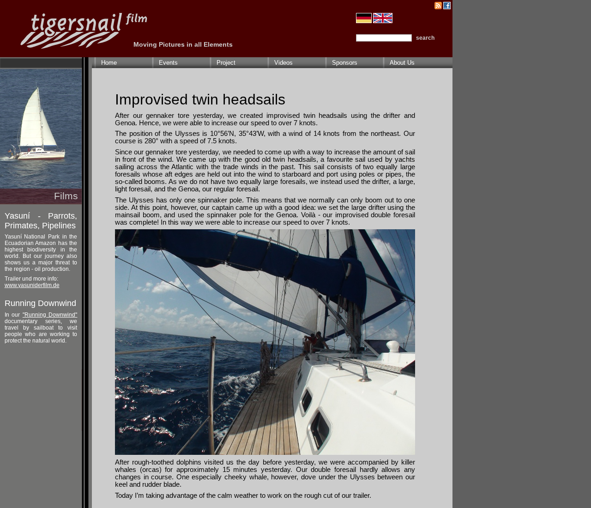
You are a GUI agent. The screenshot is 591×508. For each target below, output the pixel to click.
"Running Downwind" (50, 315)
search (425, 38)
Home (109, 62)
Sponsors (344, 62)
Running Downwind (40, 303)
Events (168, 62)
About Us (402, 62)
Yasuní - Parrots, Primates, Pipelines (41, 220)
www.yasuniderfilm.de (32, 285)
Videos (283, 62)
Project (226, 62)
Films (66, 196)
